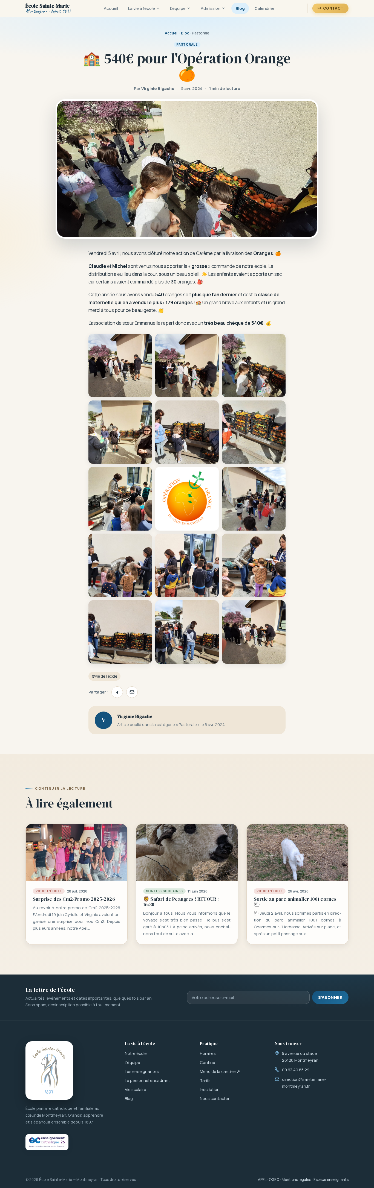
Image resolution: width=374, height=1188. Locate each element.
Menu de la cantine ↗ (220, 1071)
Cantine (207, 1062)
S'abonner (330, 997)
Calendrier (264, 8)
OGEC (274, 1179)
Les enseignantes (142, 1071)
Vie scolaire (135, 1089)
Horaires (208, 1053)
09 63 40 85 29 (295, 1069)
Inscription (210, 1089)
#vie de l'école (104, 676)
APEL (262, 1179)
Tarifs (205, 1080)
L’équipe (132, 1062)
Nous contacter (214, 1098)
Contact (333, 8)
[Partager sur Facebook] (117, 692)
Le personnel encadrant (147, 1080)
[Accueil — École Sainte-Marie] (49, 1070)
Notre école (136, 1053)
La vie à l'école (141, 8)
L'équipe (178, 8)
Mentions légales (296, 1179)
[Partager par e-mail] (132, 692)
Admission (210, 8)
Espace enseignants (331, 1179)
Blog (240, 8)
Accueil (111, 8)
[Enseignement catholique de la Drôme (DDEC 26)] (46, 1142)
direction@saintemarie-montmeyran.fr (304, 1082)
